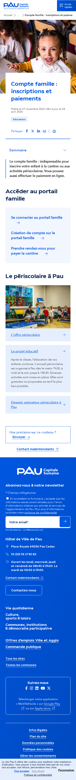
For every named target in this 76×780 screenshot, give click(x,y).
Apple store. (45, 708)
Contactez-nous (23, 590)
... (19, 15)
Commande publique (23, 647)
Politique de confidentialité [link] (38, 775)
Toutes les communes (21, 665)
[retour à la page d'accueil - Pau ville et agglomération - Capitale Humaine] (16, 8)
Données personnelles (38, 742)
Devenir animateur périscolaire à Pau (36, 404)
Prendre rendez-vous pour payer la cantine (33, 251)
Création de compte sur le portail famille (33, 235)
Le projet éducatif (24, 351)
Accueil (8, 15)
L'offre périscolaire (25, 335)
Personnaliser (66, 770)
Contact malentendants (38, 449)
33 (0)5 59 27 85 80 (23, 554)
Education (19, 119)
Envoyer (19, 437)
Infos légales (38, 730)
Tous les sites (15, 658)
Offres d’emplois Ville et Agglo (32, 640)
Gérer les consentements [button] (38, 755)
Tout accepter (21, 771)
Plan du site (38, 736)
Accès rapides (68, 5)
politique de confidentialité (40, 512)
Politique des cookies (38, 749)
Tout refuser (38, 771)
